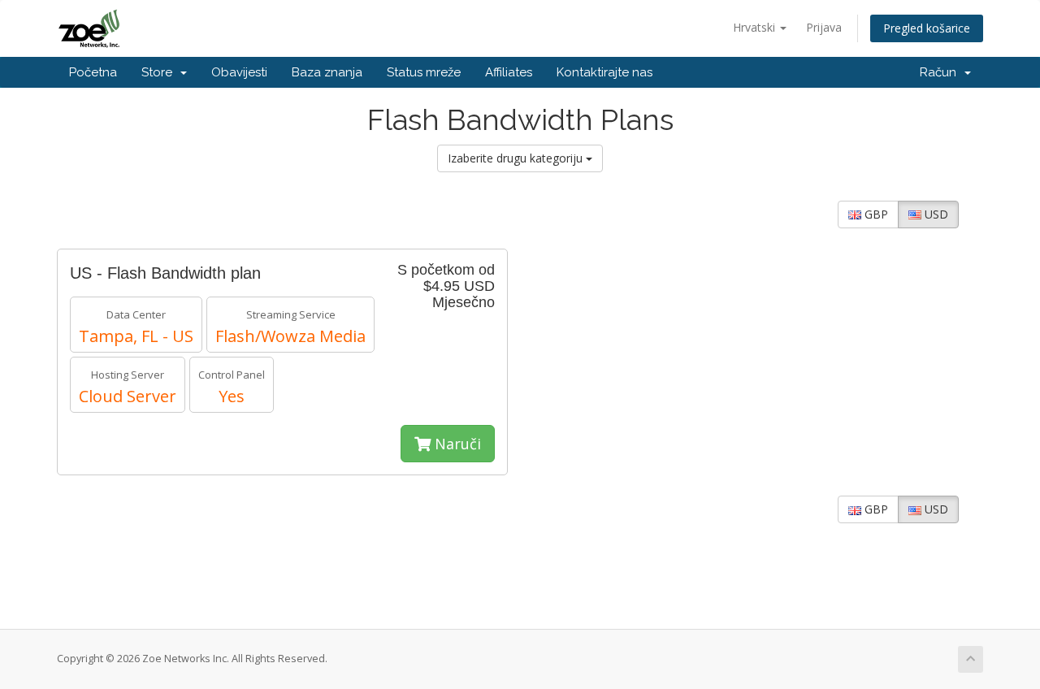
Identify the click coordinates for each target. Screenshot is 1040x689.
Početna (93, 72)
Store (160, 72)
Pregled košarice (926, 28)
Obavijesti (239, 72)
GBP (874, 214)
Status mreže (424, 72)
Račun (941, 72)
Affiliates (508, 72)
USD (934, 214)
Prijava (824, 27)
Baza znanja (327, 72)
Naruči (456, 443)
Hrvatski (755, 27)
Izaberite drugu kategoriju (517, 158)
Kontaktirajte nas (604, 72)
